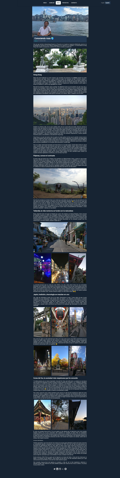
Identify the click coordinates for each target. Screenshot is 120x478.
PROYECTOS (65, 2)
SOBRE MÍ (51, 2)
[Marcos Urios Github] (60, 469)
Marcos (36, 40)
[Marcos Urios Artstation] (63, 469)
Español (107, 2)
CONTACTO (74, 2)
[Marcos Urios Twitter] (54, 469)
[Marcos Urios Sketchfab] (66, 469)
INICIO (45, 2)
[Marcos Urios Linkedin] (57, 469)
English (103, 2)
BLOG (58, 2)
